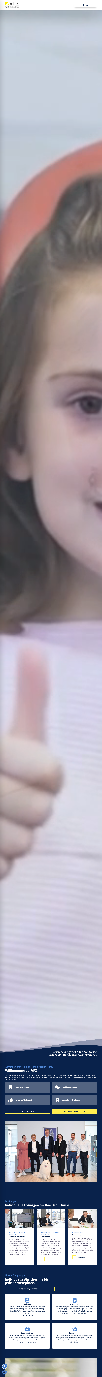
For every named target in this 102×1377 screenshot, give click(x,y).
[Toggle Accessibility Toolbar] (4, 1366)
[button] (4, 1372)
